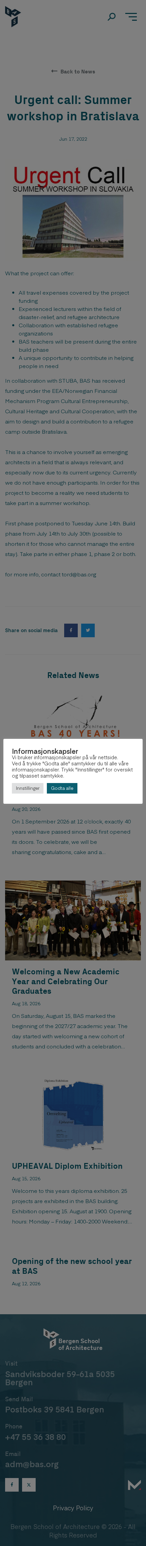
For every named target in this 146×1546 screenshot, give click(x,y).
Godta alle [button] (62, 788)
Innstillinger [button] (27, 788)
